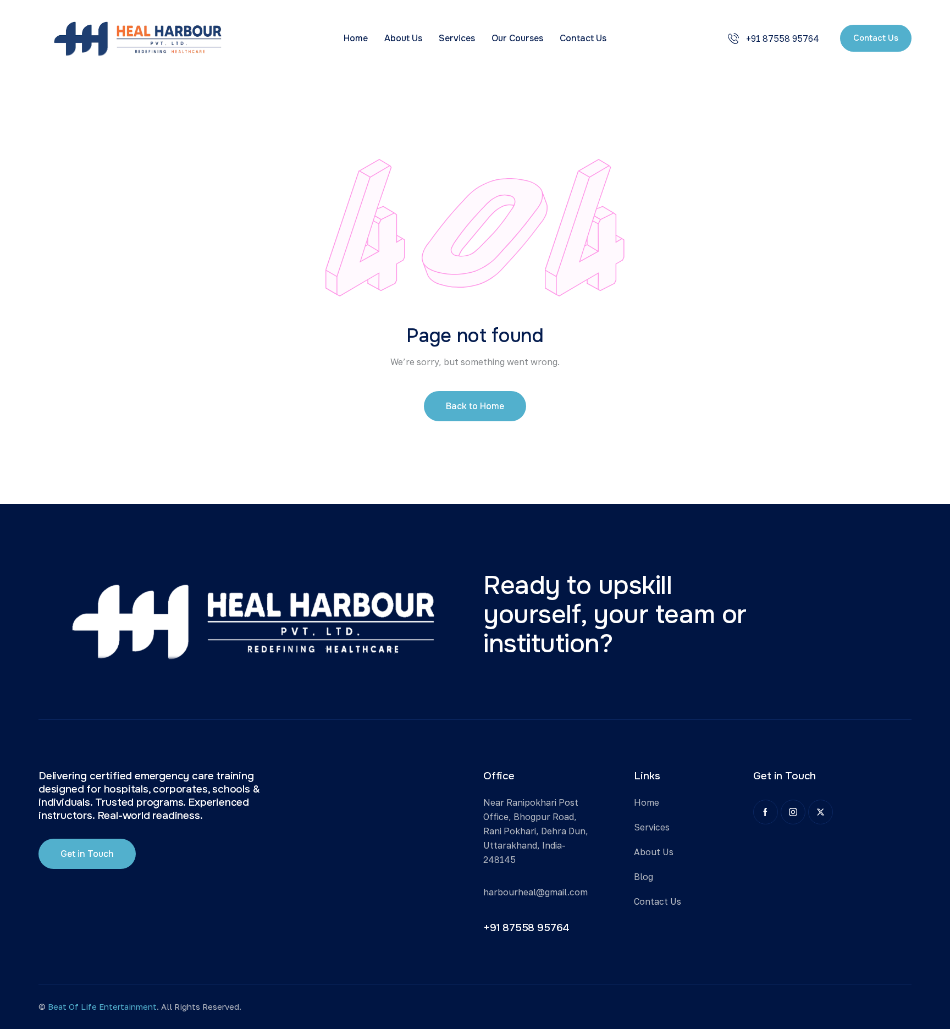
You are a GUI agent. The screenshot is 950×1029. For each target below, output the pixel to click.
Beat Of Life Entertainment (101, 1006)
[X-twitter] (820, 812)
